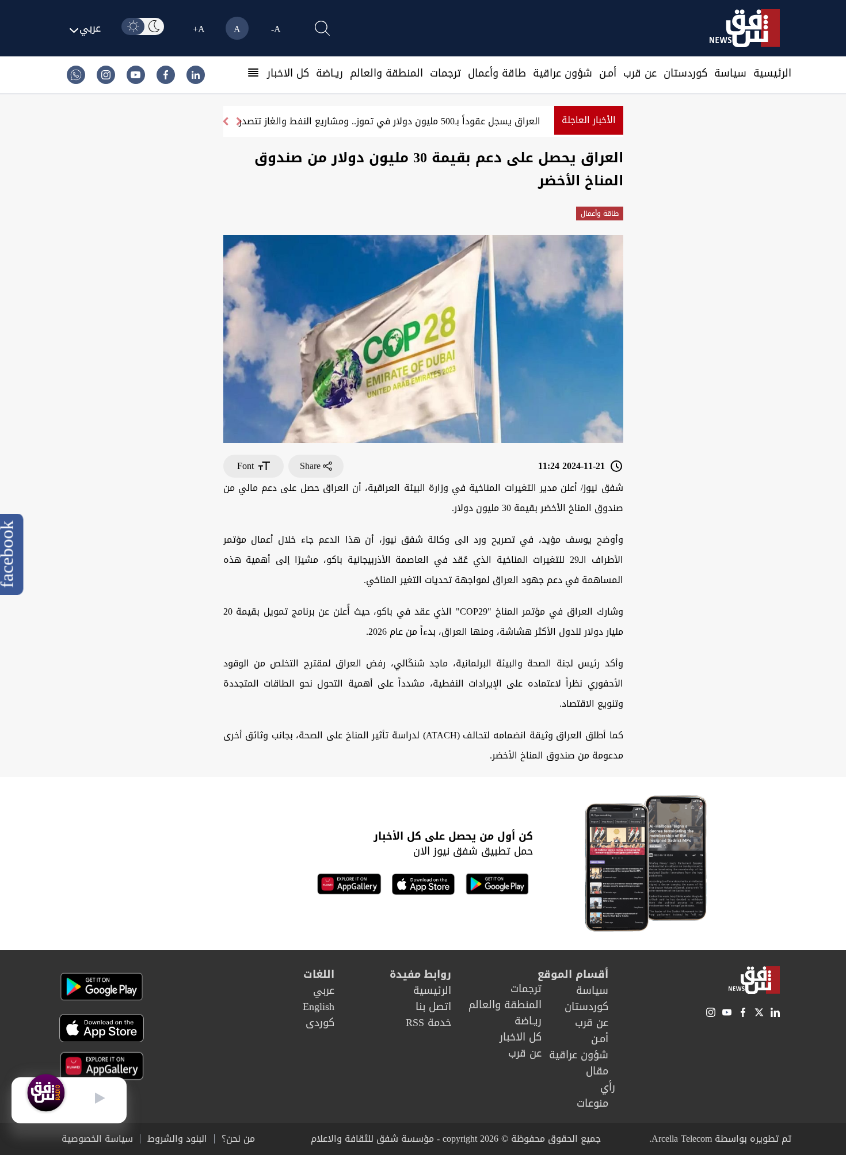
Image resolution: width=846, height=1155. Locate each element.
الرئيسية (772, 73)
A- (276, 29)
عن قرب (640, 73)
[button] (225, 121)
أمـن (607, 73)
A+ (199, 29)
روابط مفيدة (420, 974)
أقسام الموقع (573, 974)
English (318, 1006)
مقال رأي (600, 1079)
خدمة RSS (428, 1022)
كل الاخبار (288, 73)
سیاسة (730, 73)
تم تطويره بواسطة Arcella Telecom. (720, 1139)
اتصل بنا (433, 1006)
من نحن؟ (238, 1139)
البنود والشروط (177, 1139)
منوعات (592, 1103)
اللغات (318, 974)
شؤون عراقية (562, 73)
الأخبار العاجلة (589, 120)
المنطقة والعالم (386, 73)
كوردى (320, 1022)
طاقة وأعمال (497, 73)
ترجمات (445, 73)
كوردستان (685, 73)
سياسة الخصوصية (97, 1139)
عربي (323, 990)
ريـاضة (329, 73)
